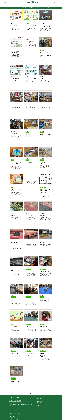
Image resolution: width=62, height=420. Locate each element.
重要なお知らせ (43, 187)
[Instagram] (54, 2)
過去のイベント (28, 269)
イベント (27, 132)
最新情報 (27, 23)
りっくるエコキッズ (43, 406)
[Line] (56, 2)
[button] (24, 8)
